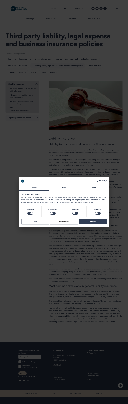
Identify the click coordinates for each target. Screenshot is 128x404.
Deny (35, 221)
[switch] (53, 213)
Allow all (93, 221)
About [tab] (94, 188)
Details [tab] (64, 188)
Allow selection (64, 221)
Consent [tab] (34, 188)
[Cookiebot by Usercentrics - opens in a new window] (98, 181)
